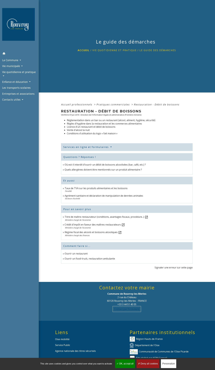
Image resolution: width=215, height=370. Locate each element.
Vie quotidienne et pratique (114, 50)
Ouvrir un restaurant (76, 253)
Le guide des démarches (158, 50)
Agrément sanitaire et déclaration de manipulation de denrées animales (104, 195)
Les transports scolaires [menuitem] (16, 87)
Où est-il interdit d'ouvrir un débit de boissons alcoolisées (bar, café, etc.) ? (105, 164)
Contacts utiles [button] (11, 99)
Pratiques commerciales (113, 104)
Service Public (62, 345)
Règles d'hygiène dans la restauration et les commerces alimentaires (104, 123)
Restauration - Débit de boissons (156, 104)
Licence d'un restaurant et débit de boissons (91, 126)
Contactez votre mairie (127, 287)
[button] (19, 54)
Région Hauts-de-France (149, 339)
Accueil (84, 50)
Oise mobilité (62, 339)
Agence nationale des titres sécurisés (75, 351)
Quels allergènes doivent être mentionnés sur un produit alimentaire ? (103, 169)
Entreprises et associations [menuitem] (18, 93)
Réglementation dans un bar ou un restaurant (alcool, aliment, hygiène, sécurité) (111, 120)
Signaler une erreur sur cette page (174, 267)
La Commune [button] (10, 60)
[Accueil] (19, 25)
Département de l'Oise (147, 345)
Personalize (168, 363)
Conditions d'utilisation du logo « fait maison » (92, 133)
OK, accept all (126, 363)
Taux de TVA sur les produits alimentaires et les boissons (96, 188)
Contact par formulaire (126, 309)
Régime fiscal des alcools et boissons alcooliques (93, 232)
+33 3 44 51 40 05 (126, 304)
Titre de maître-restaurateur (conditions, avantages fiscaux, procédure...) (106, 216)
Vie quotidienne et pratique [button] (19, 72)
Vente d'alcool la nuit (78, 130)
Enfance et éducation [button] (15, 82)
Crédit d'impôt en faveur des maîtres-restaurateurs (95, 224)
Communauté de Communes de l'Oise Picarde (164, 351)
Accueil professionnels (77, 104)
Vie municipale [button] (11, 66)
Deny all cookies (149, 363)
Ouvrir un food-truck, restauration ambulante (90, 258)
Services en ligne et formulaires (86, 147)
